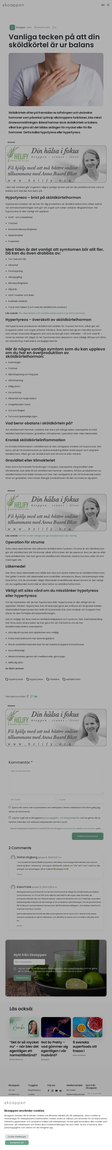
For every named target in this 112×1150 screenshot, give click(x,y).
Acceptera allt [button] (17, 1142)
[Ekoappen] (14, 1103)
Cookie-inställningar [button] (17, 1136)
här (51, 1127)
